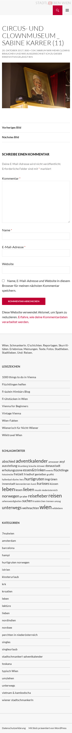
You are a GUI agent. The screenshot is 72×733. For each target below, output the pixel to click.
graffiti (50, 474)
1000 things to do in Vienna (19, 377)
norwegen (10, 496)
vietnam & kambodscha (16, 692)
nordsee (7, 627)
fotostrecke (7, 474)
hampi (6, 555)
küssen (54, 483)
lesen (18, 490)
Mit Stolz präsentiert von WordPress (47, 728)
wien (46, 506)
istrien (6, 569)
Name (7, 230)
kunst (33, 484)
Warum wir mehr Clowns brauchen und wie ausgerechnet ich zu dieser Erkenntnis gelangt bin (36, 53)
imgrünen (51, 479)
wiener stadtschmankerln (17, 700)
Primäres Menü (67, 10)
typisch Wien (10, 671)
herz (22, 479)
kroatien (7, 591)
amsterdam (9, 540)
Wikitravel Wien (12, 435)
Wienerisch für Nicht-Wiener (20, 427)
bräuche (32, 466)
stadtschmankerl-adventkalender (22, 656)
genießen (40, 474)
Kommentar (11, 178)
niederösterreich (50, 490)
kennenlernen (23, 483)
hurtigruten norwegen (15, 562)
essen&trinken (34, 470)
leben (8, 489)
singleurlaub (9, 649)
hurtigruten (34, 479)
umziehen (8, 678)
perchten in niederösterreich (20, 634)
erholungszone (12, 470)
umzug (57, 501)
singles (6, 642)
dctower (41, 466)
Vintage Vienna (11, 413)
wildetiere (57, 508)
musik (38, 490)
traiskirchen (39, 501)
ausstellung (9, 465)
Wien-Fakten (10, 420)
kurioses (43, 483)
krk (4, 584)
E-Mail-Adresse (13, 247)
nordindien (9, 620)
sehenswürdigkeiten (12, 501)
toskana (7, 663)
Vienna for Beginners (15, 406)
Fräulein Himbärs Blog (16, 391)
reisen (55, 495)
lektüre (6, 605)
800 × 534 (30, 50)
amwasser (53, 461)
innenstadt (8, 483)
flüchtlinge (61, 470)
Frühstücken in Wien (15, 398)
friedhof (29, 474)
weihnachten (30, 508)
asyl (62, 461)
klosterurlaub (10, 577)
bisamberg (23, 466)
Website (8, 264)
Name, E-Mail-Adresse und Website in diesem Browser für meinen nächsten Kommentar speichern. (36, 285)
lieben (28, 489)
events (49, 470)
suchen (27, 501)
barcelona (8, 548)
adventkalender (32, 461)
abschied (8, 461)
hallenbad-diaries (10, 479)
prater (24, 496)
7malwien (8, 533)
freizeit (18, 474)
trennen (50, 501)
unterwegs (12, 507)
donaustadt (52, 465)
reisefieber (38, 495)
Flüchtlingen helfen (14, 384)
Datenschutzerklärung (14, 728)
